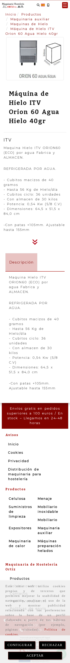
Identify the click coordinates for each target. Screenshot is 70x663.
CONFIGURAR (20, 645)
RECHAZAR (52, 645)
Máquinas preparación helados (49, 546)
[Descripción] (35, 243)
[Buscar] (38, 5)
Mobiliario (48, 520)
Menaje (45, 499)
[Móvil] (48, 5)
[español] (43, 5)
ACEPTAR (35, 655)
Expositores (20, 528)
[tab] (21, 262)
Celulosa (17, 499)
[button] (65, 5)
